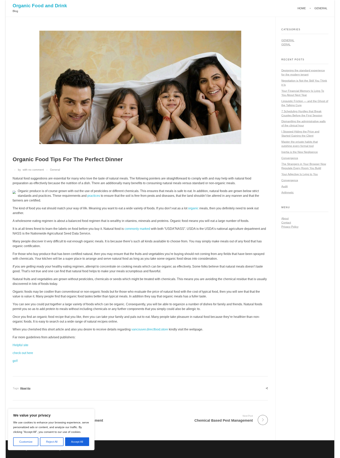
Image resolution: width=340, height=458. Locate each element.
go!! (15, 360)
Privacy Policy (289, 226)
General (55, 169)
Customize (25, 441)
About (285, 218)
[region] (51, 429)
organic (193, 208)
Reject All (51, 441)
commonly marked (137, 228)
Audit (284, 186)
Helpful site (20, 345)
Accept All (77, 441)
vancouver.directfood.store (149, 329)
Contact (286, 222)
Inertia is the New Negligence (299, 152)
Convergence (289, 158)
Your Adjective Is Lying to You (299, 174)
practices (93, 195)
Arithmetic (287, 192)
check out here (23, 353)
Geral (286, 44)
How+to (25, 388)
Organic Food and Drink (40, 5)
